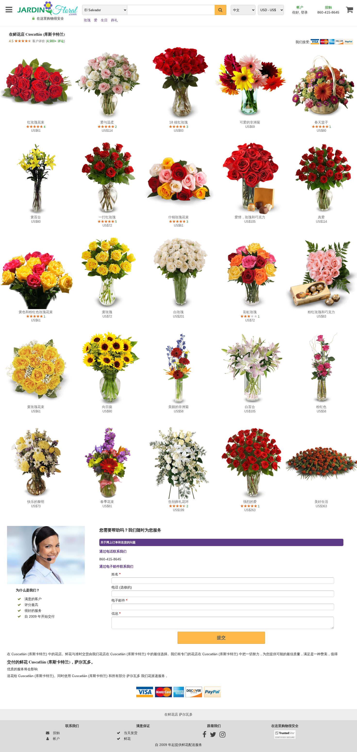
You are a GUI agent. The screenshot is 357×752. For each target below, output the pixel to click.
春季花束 (107, 502)
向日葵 (107, 407)
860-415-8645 (328, 12)
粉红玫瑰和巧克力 (321, 312)
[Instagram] (222, 736)
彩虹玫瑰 (250, 312)
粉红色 (321, 407)
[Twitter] (213, 736)
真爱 (321, 217)
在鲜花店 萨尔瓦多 (178, 714)
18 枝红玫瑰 (178, 122)
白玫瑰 (178, 312)
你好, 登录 (300, 12)
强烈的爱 (250, 502)
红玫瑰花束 (35, 122)
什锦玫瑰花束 (178, 217)
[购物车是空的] (348, 9)
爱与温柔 (107, 122)
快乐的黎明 (35, 502)
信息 (115, 613)
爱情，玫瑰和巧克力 (250, 217)
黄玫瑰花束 (35, 407)
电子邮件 (119, 600)
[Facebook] (204, 736)
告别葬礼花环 (178, 502)
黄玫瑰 (107, 312)
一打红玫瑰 (107, 217)
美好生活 (321, 502)
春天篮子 (321, 122)
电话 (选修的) (121, 587)
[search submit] (220, 10)
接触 (328, 7)
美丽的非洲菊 (178, 407)
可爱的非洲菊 (250, 122)
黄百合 (36, 217)
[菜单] (8, 9)
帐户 (300, 7)
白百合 (250, 407)
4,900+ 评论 (55, 41)
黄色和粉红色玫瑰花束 (36, 312)
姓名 (115, 574)
